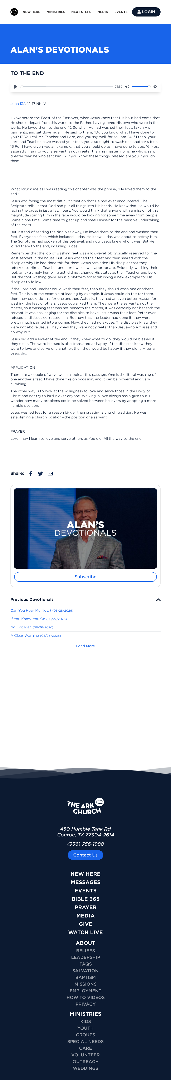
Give (85, 924)
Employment (86, 990)
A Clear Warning (35, 636)
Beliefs (85, 950)
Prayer (86, 907)
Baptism (85, 977)
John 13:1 (17, 104)
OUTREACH (86, 1061)
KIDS (85, 1021)
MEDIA (102, 12)
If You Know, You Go (38, 619)
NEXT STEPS (81, 12)
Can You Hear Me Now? (41, 610)
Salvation (85, 970)
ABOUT (85, 943)
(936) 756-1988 (85, 844)
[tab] (85, 599)
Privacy (85, 1004)
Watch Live (85, 932)
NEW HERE (31, 12)
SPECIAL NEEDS (85, 1041)
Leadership (85, 957)
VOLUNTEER (85, 1054)
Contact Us (85, 855)
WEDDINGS (85, 1068)
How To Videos (86, 997)
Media (85, 916)
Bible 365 (86, 899)
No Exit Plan (31, 627)
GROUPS (85, 1034)
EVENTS (120, 12)
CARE (85, 1048)
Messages (86, 882)
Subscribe (86, 576)
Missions (85, 984)
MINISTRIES (56, 12)
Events (86, 891)
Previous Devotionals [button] (32, 599)
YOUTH (85, 1028)
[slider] (66, 87)
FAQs (85, 964)
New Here (85, 874)
